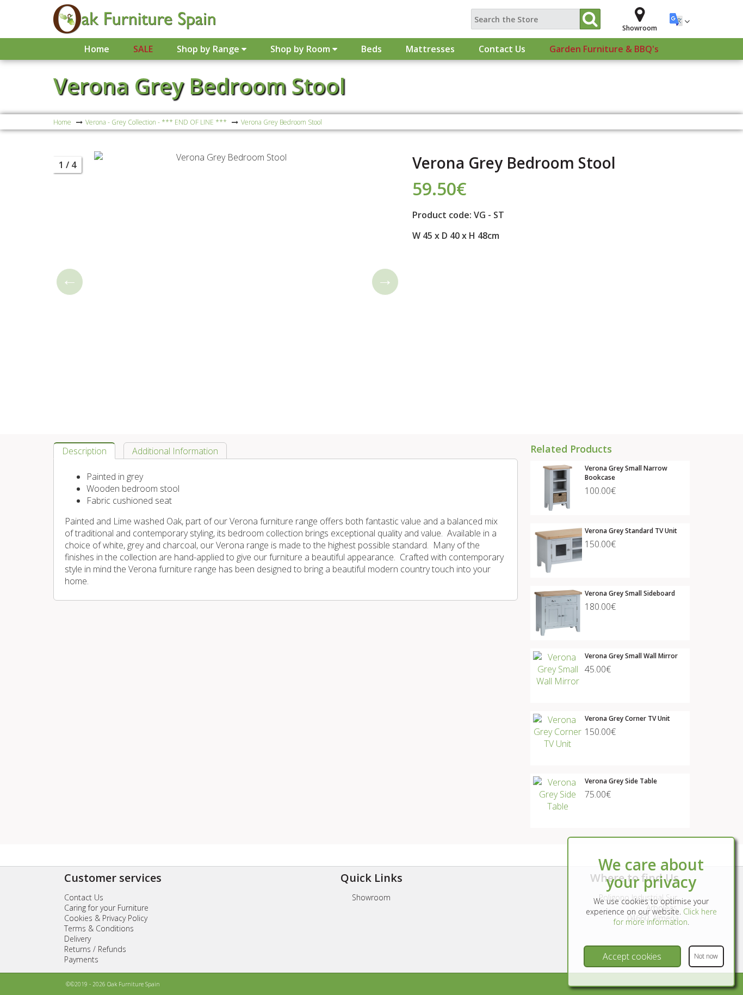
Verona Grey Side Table (621, 781)
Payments (81, 959)
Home (96, 49)
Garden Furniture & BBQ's (604, 49)
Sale (143, 49)
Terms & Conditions (99, 928)
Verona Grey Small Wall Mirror (631, 655)
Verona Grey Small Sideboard (630, 593)
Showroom (371, 897)
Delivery (77, 939)
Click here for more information (665, 916)
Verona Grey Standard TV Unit (631, 530)
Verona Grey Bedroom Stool (199, 86)
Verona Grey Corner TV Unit (627, 718)
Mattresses (430, 49)
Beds (371, 49)
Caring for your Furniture (106, 908)
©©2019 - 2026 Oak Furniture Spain (113, 984)
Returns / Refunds (95, 949)
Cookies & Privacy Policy (105, 918)
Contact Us (502, 49)
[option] (227, 281)
